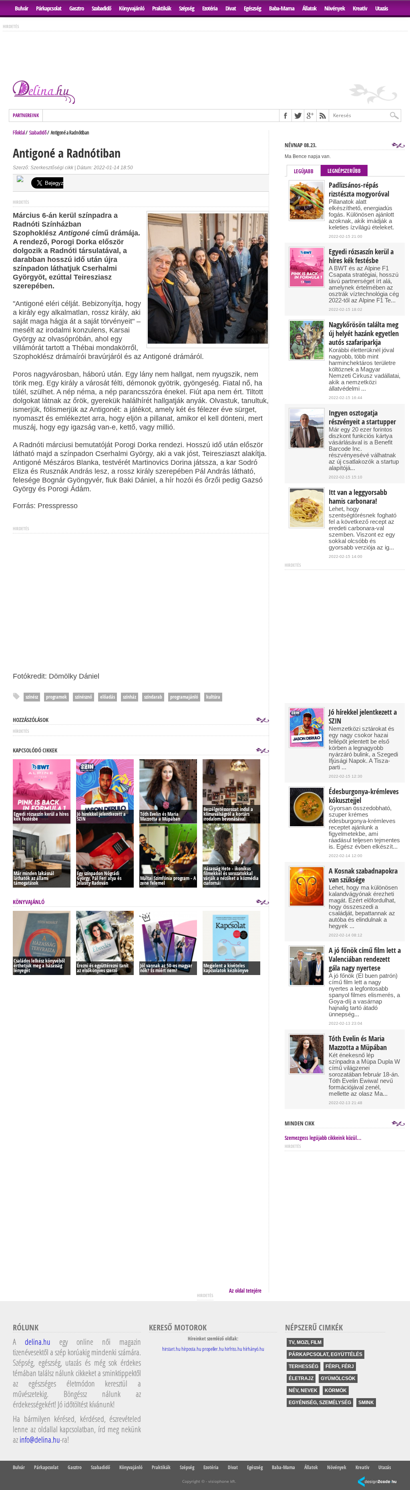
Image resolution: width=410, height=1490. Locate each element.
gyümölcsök (338, 1378)
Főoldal (19, 132)
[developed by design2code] (377, 1482)
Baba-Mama (281, 8)
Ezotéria (209, 8)
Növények (334, 8)
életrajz (301, 1378)
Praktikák (161, 8)
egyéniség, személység (320, 1402)
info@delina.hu (40, 1439)
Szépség (186, 8)
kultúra (213, 696)
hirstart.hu (171, 1348)
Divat (230, 8)
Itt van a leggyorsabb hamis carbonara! (358, 497)
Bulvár (21, 8)
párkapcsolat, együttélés (325, 1354)
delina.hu (37, 1341)
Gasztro (76, 8)
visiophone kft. (222, 1481)
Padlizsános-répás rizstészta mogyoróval (359, 190)
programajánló (184, 696)
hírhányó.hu (253, 1348)
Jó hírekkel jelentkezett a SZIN (363, 717)
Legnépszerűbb (344, 170)
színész (32, 696)
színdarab (153, 696)
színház (129, 696)
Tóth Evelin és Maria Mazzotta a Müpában (358, 1043)
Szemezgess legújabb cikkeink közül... (323, 1137)
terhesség (303, 1366)
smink (366, 1402)
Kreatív (360, 8)
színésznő (83, 696)
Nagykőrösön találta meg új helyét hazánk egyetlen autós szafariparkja (364, 333)
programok (56, 696)
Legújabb (304, 171)
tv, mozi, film (305, 1342)
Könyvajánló (131, 8)
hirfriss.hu (233, 1348)
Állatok (309, 8)
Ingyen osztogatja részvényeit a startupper (362, 417)
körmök (336, 1390)
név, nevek (303, 1390)
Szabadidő (101, 8)
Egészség (252, 8)
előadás (107, 696)
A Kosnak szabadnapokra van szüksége (363, 875)
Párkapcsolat (48, 8)
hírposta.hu (191, 1348)
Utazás (381, 8)
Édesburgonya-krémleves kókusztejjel (364, 796)
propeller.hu (213, 1348)
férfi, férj (340, 1366)
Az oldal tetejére (245, 1290)
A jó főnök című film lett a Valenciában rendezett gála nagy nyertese (365, 959)
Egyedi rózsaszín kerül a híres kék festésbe (361, 256)
